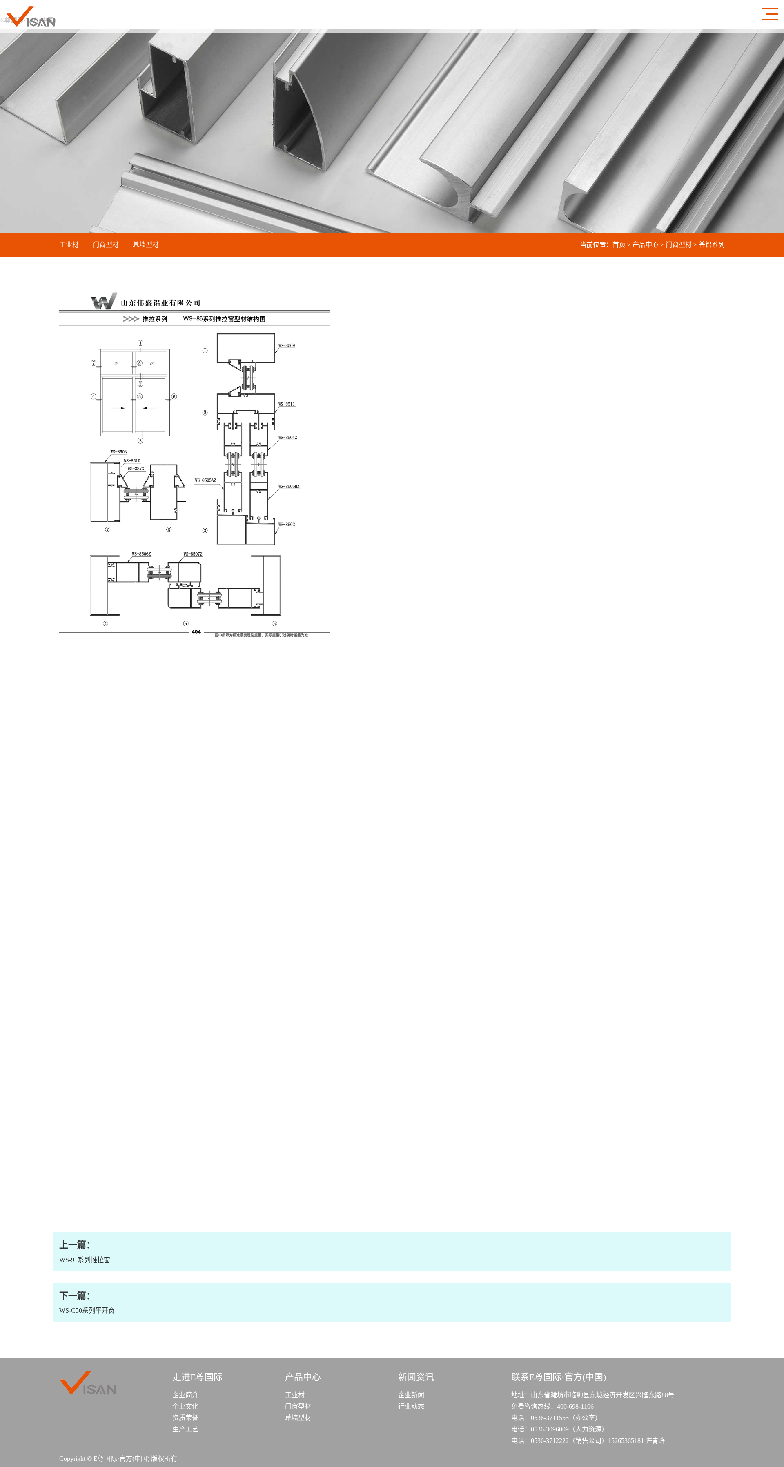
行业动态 (411, 1406)
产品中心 (646, 244)
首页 (619, 244)
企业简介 (185, 1394)
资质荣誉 (185, 1417)
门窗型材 (106, 244)
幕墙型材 (146, 244)
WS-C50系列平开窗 (87, 1302)
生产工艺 (185, 1429)
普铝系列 (712, 244)
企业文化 (185, 1406)
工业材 (69, 244)
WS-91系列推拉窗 (84, 1251)
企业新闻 (411, 1394)
